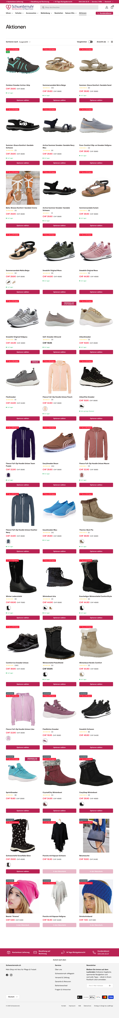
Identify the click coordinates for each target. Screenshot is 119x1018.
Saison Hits (69, 13)
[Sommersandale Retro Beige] (59, 65)
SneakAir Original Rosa (88, 270)
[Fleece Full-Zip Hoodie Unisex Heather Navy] (23, 510)
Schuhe (18, 13)
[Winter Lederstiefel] (23, 576)
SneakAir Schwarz (86, 729)
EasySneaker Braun (50, 463)
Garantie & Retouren (63, 981)
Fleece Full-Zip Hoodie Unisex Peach (57, 397)
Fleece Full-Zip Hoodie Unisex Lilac (20, 729)
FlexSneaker (11, 397)
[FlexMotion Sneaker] (59, 709)
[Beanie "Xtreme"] (23, 896)
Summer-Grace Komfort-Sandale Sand (95, 85)
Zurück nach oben (59, 960)
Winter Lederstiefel (14, 596)
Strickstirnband (85, 916)
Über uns (58, 969)
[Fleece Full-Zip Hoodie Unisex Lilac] (23, 709)
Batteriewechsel (61, 985)
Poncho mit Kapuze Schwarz (54, 856)
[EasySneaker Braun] (59, 443)
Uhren (8, 13)
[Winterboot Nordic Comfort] (96, 643)
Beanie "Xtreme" (12, 916)
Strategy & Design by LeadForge (103, 1006)
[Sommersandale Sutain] (96, 188)
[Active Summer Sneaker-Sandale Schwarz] (59, 188)
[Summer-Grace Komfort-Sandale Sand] (96, 65)
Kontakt (63, 1006)
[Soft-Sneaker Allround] (59, 317)
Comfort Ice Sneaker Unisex (17, 663)
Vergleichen (82, 42)
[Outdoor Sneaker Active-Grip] (23, 65)
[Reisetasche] (96, 836)
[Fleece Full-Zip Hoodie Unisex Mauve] (96, 443)
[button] (112, 7)
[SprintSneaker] (23, 772)
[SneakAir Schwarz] (96, 709)
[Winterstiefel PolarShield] (59, 643)
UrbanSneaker (85, 337)
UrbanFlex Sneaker (86, 397)
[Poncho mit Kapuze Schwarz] (59, 836)
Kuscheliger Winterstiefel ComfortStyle (95, 596)
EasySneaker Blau (50, 530)
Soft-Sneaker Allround (52, 337)
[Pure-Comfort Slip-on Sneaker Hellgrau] (96, 125)
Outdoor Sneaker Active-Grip (18, 85)
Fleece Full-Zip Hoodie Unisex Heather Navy (21, 531)
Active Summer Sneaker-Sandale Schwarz (56, 209)
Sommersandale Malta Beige (17, 270)
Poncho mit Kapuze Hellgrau (54, 916)
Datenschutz (87, 1006)
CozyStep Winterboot (88, 792)
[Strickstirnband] (96, 896)
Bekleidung (45, 13)
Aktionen (82, 13)
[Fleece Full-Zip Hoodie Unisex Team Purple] (23, 443)
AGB (79, 1006)
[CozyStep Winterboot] (96, 772)
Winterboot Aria (49, 596)
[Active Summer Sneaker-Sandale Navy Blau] (59, 125)
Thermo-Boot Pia (86, 530)
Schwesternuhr (15, 1006)
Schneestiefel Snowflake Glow (18, 856)
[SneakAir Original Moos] (59, 250)
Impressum (72, 1006)
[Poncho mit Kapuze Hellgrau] (59, 896)
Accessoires (31, 13)
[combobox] (69, 7)
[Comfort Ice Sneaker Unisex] (23, 643)
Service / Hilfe (97, 2)
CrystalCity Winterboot (52, 792)
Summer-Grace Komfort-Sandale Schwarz (19, 146)
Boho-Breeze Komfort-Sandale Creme (21, 208)
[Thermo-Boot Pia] (96, 510)
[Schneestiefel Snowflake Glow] (23, 836)
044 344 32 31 (84, 2)
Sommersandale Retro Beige (54, 85)
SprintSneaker (12, 792)
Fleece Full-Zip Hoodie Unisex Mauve (94, 463)
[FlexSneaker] (23, 377)
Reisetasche (84, 856)
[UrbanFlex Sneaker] (96, 377)
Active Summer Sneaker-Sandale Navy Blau (58, 146)
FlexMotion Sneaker (51, 729)
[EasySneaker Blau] (59, 510)
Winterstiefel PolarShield (53, 663)
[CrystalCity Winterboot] (59, 772)
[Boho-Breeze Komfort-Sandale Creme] (23, 188)
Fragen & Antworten (63, 989)
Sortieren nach (12, 42)
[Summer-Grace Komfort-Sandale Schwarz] (23, 125)
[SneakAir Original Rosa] (96, 250)
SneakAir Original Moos (52, 270)
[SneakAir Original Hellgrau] (23, 317)
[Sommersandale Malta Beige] (23, 250)
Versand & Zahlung (62, 977)
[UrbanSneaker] (96, 317)
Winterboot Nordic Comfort (90, 663)
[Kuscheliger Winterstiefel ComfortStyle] (96, 576)
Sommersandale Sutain (88, 208)
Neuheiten (58, 13)
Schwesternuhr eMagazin (64, 973)
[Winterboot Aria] (59, 576)
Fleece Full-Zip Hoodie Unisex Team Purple (20, 464)
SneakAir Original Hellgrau (16, 337)
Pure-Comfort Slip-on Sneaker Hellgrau (95, 145)
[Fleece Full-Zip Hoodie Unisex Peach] (59, 377)
